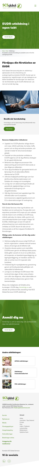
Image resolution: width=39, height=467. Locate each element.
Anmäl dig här (9, 37)
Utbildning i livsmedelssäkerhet (21, 372)
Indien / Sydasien (25, 426)
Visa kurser (9, 129)
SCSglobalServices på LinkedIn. (4, 461)
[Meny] (34, 5)
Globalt (22, 415)
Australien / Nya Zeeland (27, 420)
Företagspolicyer (7, 426)
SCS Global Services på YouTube (9, 461)
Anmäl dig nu (23, 287)
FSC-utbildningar (20, 384)
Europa (22, 422)
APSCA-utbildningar (21, 361)
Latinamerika (23, 428)
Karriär (4, 415)
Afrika (21, 418)
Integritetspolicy (7, 430)
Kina (21, 424)
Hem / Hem (5, 51)
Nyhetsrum (6, 419)
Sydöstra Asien (24, 432)
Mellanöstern (23, 430)
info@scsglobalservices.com (21, 407)
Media (4, 423)
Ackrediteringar (7, 434)
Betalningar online (8, 438)
